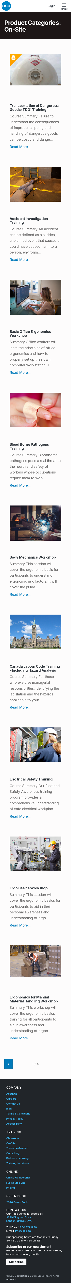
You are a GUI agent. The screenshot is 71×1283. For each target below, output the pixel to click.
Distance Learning (17, 1158)
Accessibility (14, 1123)
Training (13, 1132)
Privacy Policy (14, 1118)
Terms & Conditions (18, 1113)
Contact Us (13, 1103)
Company (14, 1087)
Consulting (13, 1153)
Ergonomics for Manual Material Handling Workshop (34, 999)
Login (51, 6)
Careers (11, 1098)
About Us (11, 1093)
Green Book (16, 1196)
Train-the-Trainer (17, 1148)
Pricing (10, 1187)
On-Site (11, 1143)
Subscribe (16, 1262)
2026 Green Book (17, 1202)
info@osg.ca (23, 1230)
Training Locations (17, 1163)
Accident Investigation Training (29, 221)
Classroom (13, 1138)
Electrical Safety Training (31, 779)
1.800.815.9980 (27, 1227)
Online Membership (18, 1177)
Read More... (31, 146)
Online (12, 1171)
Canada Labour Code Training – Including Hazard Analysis (35, 668)
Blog (9, 1108)
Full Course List (15, 1182)
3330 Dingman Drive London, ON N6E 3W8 (19, 1219)
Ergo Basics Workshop (29, 888)
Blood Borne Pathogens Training (29, 446)
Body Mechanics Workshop (33, 557)
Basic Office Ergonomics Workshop (30, 333)
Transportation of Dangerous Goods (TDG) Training (34, 108)
